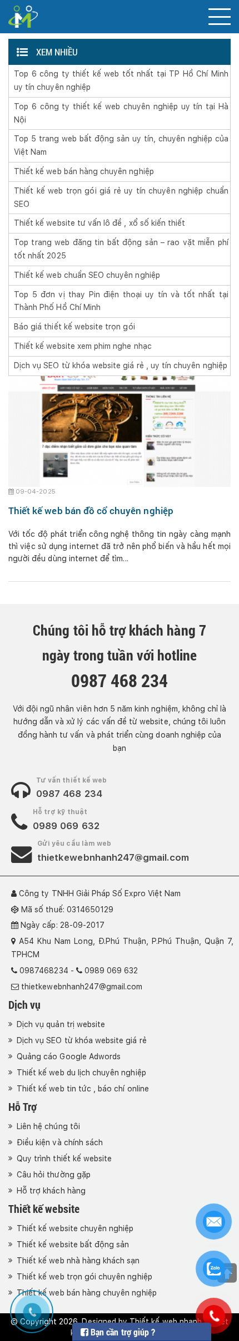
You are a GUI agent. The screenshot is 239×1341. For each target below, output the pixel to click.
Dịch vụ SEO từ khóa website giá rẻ (82, 1040)
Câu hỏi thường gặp (54, 1174)
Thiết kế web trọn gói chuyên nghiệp (84, 1276)
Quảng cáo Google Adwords (69, 1056)
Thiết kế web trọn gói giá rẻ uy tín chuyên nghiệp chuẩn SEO (121, 197)
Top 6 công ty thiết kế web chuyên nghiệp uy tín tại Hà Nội (121, 113)
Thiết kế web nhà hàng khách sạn (78, 1260)
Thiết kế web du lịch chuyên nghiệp (81, 1072)
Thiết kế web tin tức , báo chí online (83, 1088)
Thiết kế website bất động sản (73, 1244)
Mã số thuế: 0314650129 (67, 909)
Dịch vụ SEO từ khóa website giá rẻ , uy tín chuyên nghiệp (120, 365)
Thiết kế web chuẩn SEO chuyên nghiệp (87, 275)
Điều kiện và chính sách (60, 1142)
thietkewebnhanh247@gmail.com (113, 857)
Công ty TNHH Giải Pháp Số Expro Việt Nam (100, 893)
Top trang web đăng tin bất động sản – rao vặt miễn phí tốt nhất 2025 (121, 249)
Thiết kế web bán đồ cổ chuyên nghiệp (90, 510)
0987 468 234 (69, 793)
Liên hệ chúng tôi (48, 1126)
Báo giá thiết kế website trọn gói (74, 326)
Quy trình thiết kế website (64, 1158)
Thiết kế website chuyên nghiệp (75, 1228)
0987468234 (43, 970)
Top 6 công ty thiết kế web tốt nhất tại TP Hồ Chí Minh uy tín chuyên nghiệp (121, 80)
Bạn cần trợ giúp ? (121, 1332)
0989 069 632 (66, 825)
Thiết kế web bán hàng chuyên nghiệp (84, 171)
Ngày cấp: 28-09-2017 (62, 925)
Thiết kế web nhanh (166, 1321)
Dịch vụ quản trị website (61, 1024)
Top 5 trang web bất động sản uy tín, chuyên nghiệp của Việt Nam (121, 145)
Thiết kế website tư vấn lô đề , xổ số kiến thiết (99, 223)
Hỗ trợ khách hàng (51, 1190)
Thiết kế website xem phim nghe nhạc (83, 346)
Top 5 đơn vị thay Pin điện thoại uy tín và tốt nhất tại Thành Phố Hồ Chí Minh (121, 301)
